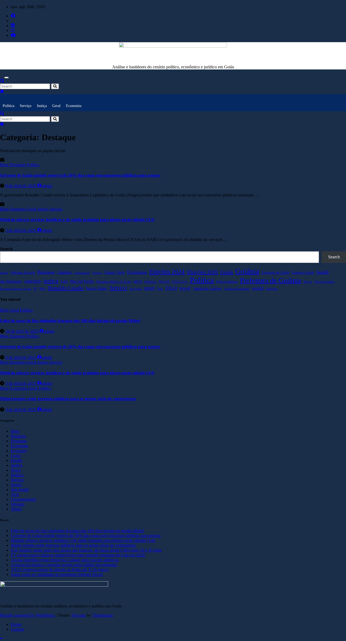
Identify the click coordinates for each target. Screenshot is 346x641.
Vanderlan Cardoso (207, 288)
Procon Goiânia (324, 281)
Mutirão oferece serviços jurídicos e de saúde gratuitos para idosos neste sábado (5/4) (77, 219)
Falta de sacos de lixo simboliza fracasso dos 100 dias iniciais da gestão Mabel (70, 320)
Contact (17, 629)
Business (46, 272)
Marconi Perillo (82, 281)
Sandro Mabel (96, 288)
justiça (50, 281)
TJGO (171, 288)
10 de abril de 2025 (22, 331)
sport (149, 288)
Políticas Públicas (227, 281)
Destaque (17, 164)
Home (16, 624)
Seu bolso (135, 288)
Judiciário (32, 281)
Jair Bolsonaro (11, 281)
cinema (64, 272)
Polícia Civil (179, 281)
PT (35, 288)
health (323, 272)
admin (47, 185)
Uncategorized (23, 499)
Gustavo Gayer (303, 273)
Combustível (81, 272)
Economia (73, 106)
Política (8, 106)
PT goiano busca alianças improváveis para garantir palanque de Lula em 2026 (78, 555)
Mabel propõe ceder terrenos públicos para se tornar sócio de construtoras (68, 398)
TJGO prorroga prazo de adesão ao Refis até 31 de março (60, 569)
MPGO (138, 281)
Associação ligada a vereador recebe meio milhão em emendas (64, 564)
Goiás (226, 272)
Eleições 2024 (167, 271)
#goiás (4, 272)
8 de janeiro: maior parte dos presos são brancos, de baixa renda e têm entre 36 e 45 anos (86, 550)
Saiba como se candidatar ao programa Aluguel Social (57, 574)
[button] (2, 81)
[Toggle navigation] (6, 77)
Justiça (42, 106)
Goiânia (247, 271)
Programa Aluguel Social (15, 288)
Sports (16, 484)
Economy (19, 450)
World (16, 509)
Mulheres (150, 281)
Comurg (97, 272)
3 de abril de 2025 (21, 230)
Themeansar (102, 615)
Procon (308, 281)
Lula (64, 281)
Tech (160, 288)
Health (16, 460)
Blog (4, 164)
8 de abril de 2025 (21, 185)
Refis (42, 288)
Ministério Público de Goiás (114, 281)
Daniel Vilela (115, 273)
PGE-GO (164, 281)
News (16, 470)
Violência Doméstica (236, 288)
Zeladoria (272, 288)
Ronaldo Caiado (65, 288)
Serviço (25, 106)
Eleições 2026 (202, 272)
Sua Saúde (20, 489)
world (257, 288)
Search (6, 248)
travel (185, 288)
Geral (56, 106)
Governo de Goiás (275, 273)
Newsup (78, 615)
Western (18, 504)
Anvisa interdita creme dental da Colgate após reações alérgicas (65, 559)
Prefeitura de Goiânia (270, 280)
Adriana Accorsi (23, 273)
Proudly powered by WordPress (27, 615)
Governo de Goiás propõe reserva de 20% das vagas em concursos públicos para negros (80, 175)
